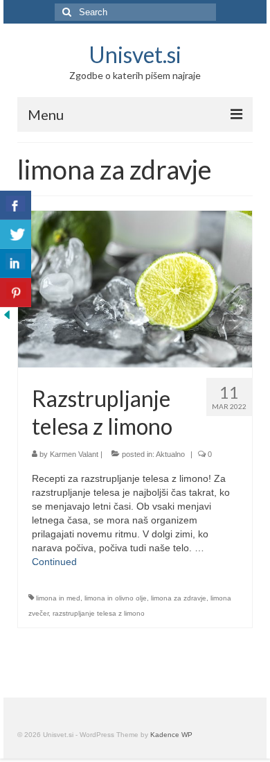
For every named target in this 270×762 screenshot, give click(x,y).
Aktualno (170, 454)
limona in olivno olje (115, 598)
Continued (54, 561)
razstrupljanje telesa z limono (99, 613)
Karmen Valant (74, 454)
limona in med (58, 598)
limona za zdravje (178, 598)
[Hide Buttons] (7, 314)
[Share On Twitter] (15, 234)
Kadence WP (171, 734)
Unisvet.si (135, 54)
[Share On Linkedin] (15, 263)
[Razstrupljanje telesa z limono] (135, 288)
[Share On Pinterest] (15, 292)
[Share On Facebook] (15, 205)
